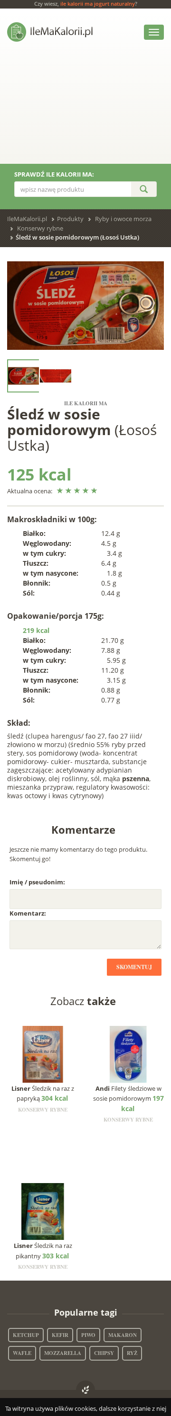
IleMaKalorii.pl (27, 218)
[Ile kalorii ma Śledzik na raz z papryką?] (43, 1053)
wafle (22, 1353)
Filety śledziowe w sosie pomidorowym (128, 1098)
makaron (122, 1335)
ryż (132, 1353)
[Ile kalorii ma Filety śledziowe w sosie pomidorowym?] (128, 1053)
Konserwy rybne (40, 228)
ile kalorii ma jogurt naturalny (97, 3)
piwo (88, 1335)
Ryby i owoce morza (123, 218)
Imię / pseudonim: (37, 882)
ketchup (26, 1335)
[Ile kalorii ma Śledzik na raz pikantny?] (43, 1211)
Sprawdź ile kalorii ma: (54, 174)
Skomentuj (134, 967)
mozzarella (62, 1353)
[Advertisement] (85, 110)
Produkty (70, 218)
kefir (60, 1335)
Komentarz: (28, 913)
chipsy (104, 1353)
